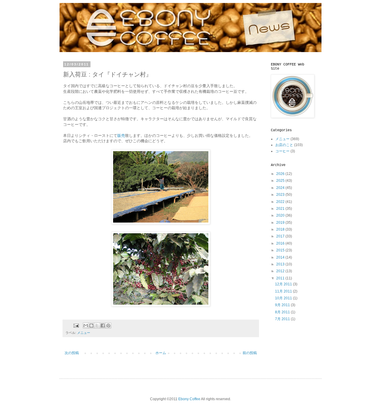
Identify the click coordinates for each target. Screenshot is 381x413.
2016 (280, 243)
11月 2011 (284, 291)
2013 (280, 264)
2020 (280, 215)
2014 (280, 257)
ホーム (160, 353)
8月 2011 (283, 312)
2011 (280, 278)
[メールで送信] (86, 325)
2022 (280, 202)
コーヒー (282, 151)
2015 (280, 250)
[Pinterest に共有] (108, 325)
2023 (280, 195)
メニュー (83, 332)
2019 (280, 222)
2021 (280, 208)
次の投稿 (72, 353)
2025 (280, 181)
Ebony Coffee (189, 399)
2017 (280, 236)
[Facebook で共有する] (103, 325)
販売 (121, 135)
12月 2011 (284, 284)
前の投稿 (250, 353)
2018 (280, 229)
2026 (280, 174)
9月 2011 (283, 305)
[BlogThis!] (91, 325)
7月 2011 (283, 319)
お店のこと (284, 145)
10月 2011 (284, 298)
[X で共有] (97, 325)
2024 (280, 188)
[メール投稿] (76, 325)
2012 (280, 271)
